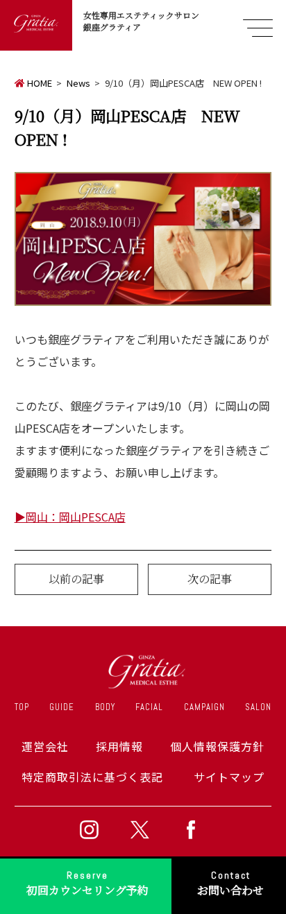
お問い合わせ (230, 883)
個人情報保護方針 (217, 746)
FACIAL (149, 707)
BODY (105, 707)
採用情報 (119, 746)
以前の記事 (76, 579)
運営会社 (45, 746)
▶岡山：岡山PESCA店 (70, 516)
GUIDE (61, 707)
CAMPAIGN (204, 707)
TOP (22, 707)
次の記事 (209, 579)
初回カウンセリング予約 (87, 883)
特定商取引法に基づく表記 (92, 776)
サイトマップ (229, 776)
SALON (258, 707)
